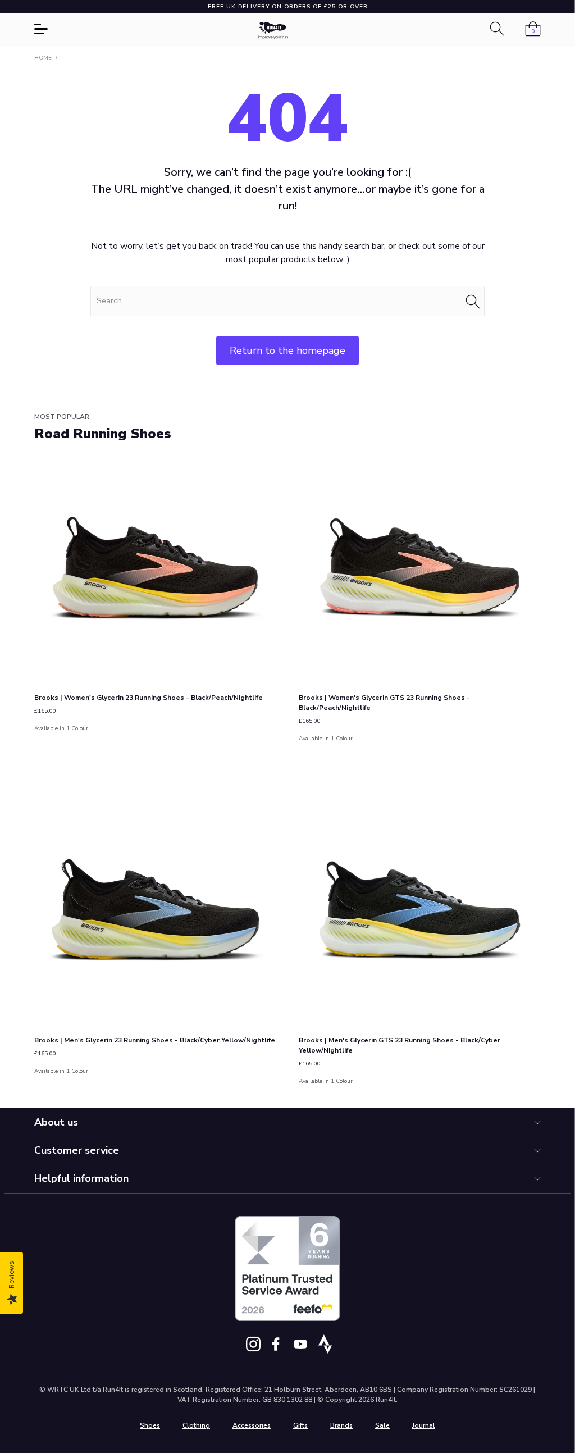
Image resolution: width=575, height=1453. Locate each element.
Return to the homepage (287, 350)
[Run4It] (273, 30)
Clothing (196, 1425)
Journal (423, 1425)
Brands (341, 1425)
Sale (382, 1425)
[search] (287, 301)
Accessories (251, 1425)
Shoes (150, 1425)
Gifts (300, 1425)
